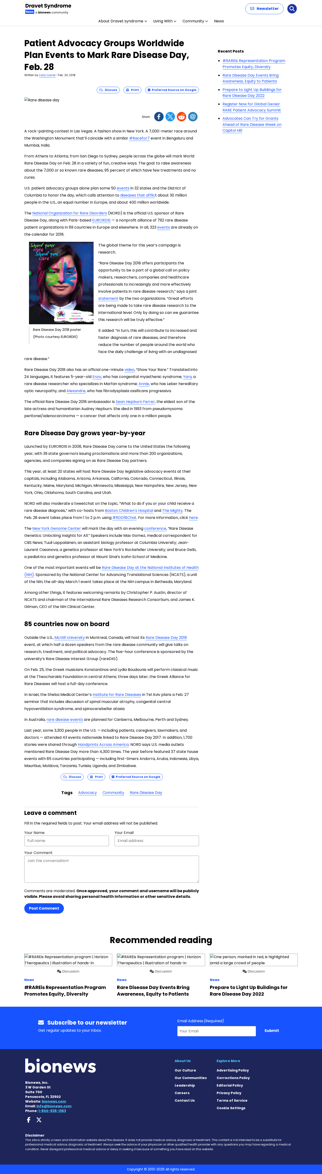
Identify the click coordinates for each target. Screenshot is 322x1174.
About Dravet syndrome (120, 21)
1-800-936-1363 (52, 1110)
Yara (187, 376)
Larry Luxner (47, 75)
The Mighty (172, 510)
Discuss (110, 90)
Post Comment (44, 908)
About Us (183, 1061)
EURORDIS (101, 220)
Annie (144, 383)
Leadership (185, 1085)
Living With (163, 21)
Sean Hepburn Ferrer (135, 401)
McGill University (69, 637)
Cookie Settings (231, 1108)
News (219, 21)
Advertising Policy (233, 1070)
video (129, 369)
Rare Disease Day (146, 792)
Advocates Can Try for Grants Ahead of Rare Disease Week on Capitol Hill (252, 124)
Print (134, 90)
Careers (182, 1093)
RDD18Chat (124, 517)
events (123, 188)
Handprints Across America (103, 744)
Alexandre (75, 391)
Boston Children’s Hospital (129, 510)
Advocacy (87, 792)
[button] (264, 8)
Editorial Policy (230, 1085)
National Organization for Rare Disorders (69, 213)
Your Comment (38, 852)
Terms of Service (232, 1100)
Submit (271, 1030)
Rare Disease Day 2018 (166, 637)
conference (155, 528)
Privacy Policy (229, 1093)
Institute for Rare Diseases (117, 694)
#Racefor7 (139, 138)
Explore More (228, 1061)
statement (108, 298)
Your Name (34, 832)
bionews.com (54, 1101)
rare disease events (64, 719)
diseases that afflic (137, 195)
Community (193, 21)
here (193, 517)
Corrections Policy (233, 1077)
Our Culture (185, 1070)
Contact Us (185, 1100)
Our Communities (191, 1077)
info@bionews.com (54, 1106)
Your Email (124, 832)
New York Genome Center (56, 528)
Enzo (96, 376)
